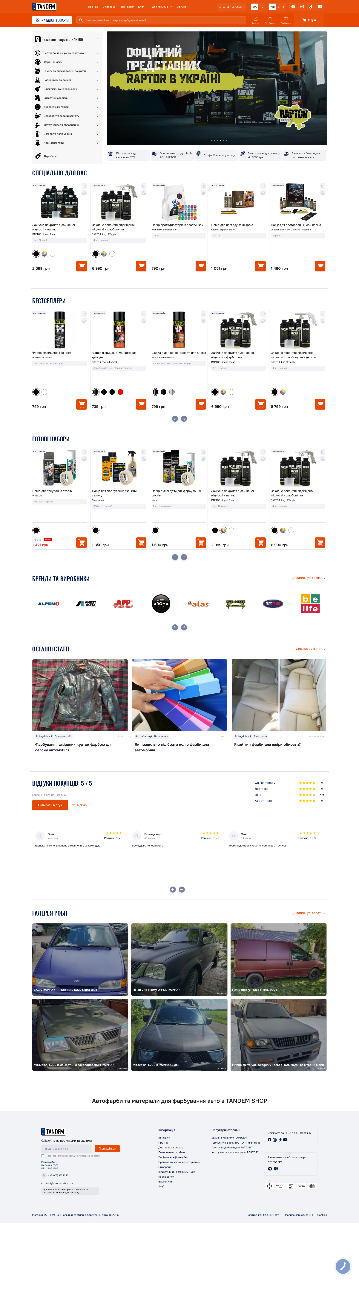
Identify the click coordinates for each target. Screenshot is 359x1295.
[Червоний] (61, 392)
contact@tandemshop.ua (57, 1183)
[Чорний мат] (52, 392)
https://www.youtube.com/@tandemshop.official (285, 1140)
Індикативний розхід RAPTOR (176, 1172)
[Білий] (52, 254)
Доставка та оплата (170, 1147)
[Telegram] (270, 1168)
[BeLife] (235, 604)
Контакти (164, 1137)
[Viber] (276, 1168)
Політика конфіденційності (69, 1156)
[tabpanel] (217, 88)
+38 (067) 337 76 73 (58, 1175)
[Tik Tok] (311, 6)
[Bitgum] (310, 604)
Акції (161, 1186)
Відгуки (181, 6)
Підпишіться (107, 1148)
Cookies (322, 1215)
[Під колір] (44, 254)
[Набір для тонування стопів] (59, 468)
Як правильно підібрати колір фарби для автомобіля (172, 747)
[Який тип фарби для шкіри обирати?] (279, 695)
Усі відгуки (80, 805)
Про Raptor (127, 6)
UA (255, 6)
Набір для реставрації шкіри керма (296, 225)
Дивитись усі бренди (307, 578)
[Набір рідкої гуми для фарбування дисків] (179, 468)
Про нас (93, 6)
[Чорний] (215, 530)
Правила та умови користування (179, 1162)
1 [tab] (211, 140)
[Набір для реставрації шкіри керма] (298, 202)
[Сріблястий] (112, 392)
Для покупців (160, 6)
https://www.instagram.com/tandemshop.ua (275, 1140)
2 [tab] (214, 140)
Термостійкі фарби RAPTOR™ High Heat (235, 1142)
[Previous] (175, 419)
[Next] (184, 419)
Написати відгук (50, 805)
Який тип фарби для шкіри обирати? (267, 744)
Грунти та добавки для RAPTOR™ (231, 1147)
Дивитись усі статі (309, 649)
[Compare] (84, 192)
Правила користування (298, 1215)
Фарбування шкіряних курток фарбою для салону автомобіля (73, 747)
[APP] (48, 604)
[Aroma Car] (86, 604)
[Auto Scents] (160, 604)
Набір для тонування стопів (52, 491)
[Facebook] (293, 6)
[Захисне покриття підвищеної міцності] (298, 335)
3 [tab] (217, 140)
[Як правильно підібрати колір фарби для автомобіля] (179, 695)
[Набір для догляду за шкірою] (238, 202)
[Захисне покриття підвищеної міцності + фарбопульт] (119, 202)
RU (261, 6)
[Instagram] (302, 6)
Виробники (165, 1181)
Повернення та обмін (171, 1152)
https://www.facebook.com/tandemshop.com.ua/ (269, 1140)
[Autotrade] (198, 604)
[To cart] (81, 266)
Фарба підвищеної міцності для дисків (119, 353)
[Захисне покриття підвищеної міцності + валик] (59, 202)
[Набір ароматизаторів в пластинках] (179, 202)
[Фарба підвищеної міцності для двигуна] (59, 330)
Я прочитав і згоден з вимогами (73, 1156)
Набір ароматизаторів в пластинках (177, 225)
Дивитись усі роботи (307, 913)
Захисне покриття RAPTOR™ (229, 1137)
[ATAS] (123, 604)
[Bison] (273, 604)
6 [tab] (226, 140)
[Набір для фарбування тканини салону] (119, 468)
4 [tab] (220, 140)
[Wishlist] (84, 186)
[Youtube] (320, 6)
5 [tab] (223, 140)
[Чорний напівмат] (44, 392)
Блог (141, 6)
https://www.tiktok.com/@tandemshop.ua (280, 1140)
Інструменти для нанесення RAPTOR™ (235, 1152)
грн (273, 6)
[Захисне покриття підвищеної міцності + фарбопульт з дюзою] (238, 330)
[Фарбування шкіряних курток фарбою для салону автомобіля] (80, 695)
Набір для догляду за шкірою (232, 225)
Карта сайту (166, 1176)
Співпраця (109, 6)
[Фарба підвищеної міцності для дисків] (119, 330)
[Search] (81, 20)
